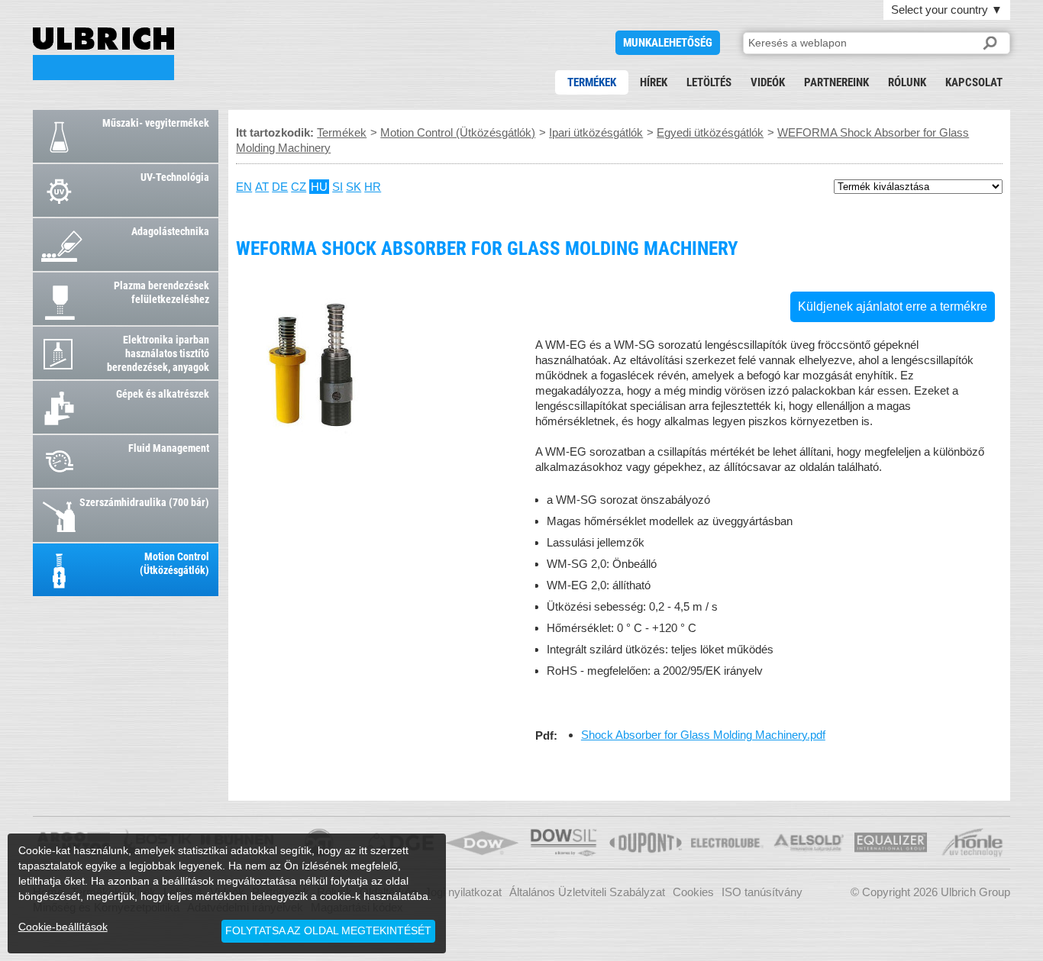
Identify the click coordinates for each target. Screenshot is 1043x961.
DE (280, 186)
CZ (298, 186)
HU (319, 186)
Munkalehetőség (667, 43)
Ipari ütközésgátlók (596, 132)
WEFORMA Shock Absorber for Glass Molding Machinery (103, 53)
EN (244, 186)
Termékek (591, 82)
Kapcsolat (974, 82)
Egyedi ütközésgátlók (710, 132)
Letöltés (708, 82)
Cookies (693, 891)
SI (337, 186)
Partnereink (836, 82)
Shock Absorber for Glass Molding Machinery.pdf (703, 734)
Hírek (653, 82)
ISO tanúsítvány (762, 891)
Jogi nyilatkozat (463, 891)
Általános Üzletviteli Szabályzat (587, 891)
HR (372, 186)
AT (262, 186)
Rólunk (907, 82)
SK (353, 186)
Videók (768, 82)
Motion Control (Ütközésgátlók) (457, 132)
